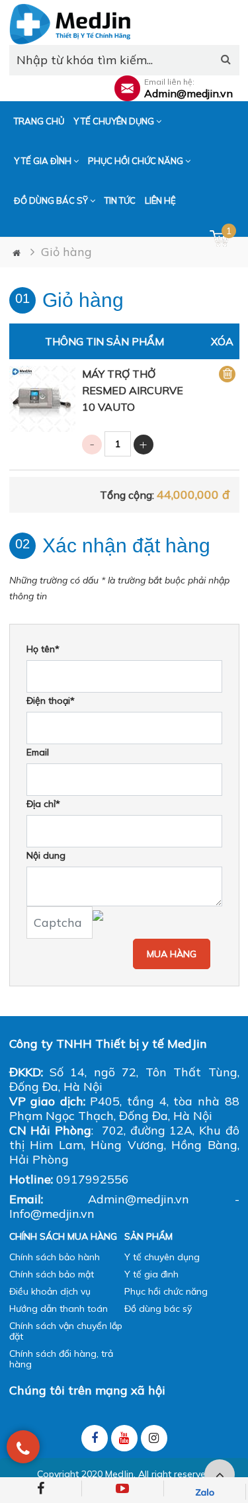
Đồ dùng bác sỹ (52, 200)
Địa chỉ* (43, 804)
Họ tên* (43, 649)
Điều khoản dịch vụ (50, 1291)
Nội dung (45, 855)
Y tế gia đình (43, 160)
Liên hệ (160, 200)
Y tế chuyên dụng (114, 121)
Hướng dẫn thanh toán (58, 1308)
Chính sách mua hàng (63, 1236)
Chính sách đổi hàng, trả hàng (61, 1359)
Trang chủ (39, 121)
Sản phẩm (148, 1236)
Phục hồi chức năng (136, 160)
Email (37, 752)
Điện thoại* (50, 701)
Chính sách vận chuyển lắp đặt (65, 1331)
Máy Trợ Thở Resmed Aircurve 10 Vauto (132, 390)
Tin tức (120, 200)
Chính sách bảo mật (51, 1274)
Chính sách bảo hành (54, 1257)
